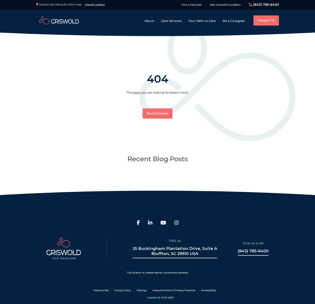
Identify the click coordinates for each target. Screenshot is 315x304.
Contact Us (266, 20)
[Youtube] (163, 223)
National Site (101, 290)
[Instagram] (176, 223)
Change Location (95, 4)
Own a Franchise (191, 4)
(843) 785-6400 (265, 5)
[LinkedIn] (150, 223)
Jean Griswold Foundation (225, 4)
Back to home (157, 113)
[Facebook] (138, 223)
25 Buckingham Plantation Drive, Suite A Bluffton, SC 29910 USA (175, 251)
